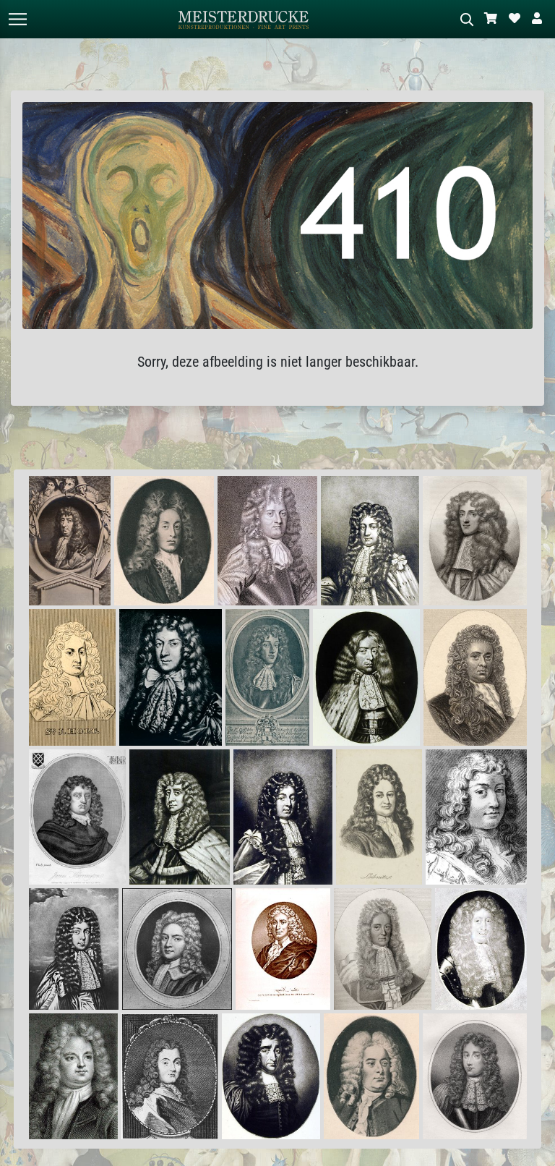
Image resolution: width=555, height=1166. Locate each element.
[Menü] (17, 19)
